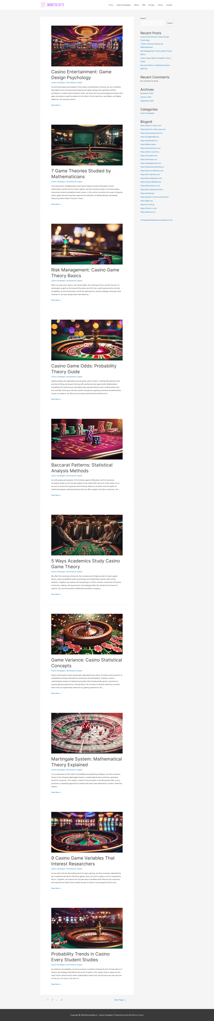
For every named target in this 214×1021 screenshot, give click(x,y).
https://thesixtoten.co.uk (150, 186)
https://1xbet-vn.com (148, 208)
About (136, 5)
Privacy (151, 5)
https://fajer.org (146, 201)
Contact (169, 5)
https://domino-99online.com (151, 171)
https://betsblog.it (147, 193)
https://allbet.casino (148, 144)
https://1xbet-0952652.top (150, 182)
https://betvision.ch (148, 212)
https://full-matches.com (150, 174)
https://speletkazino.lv (149, 140)
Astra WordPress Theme (134, 1015)
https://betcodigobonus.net (151, 178)
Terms (160, 5)
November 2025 (146, 93)
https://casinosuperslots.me (151, 133)
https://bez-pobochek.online (151, 189)
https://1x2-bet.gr (147, 204)
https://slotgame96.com (149, 137)
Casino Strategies (124, 5)
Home (111, 5)
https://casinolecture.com (150, 148)
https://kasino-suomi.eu (149, 152)
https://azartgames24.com (150, 163)
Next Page (120, 1000)
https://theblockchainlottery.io (152, 167)
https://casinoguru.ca (148, 159)
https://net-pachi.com (148, 156)
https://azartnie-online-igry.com (153, 129)
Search (143, 18)
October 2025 (145, 97)
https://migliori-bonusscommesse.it (154, 197)
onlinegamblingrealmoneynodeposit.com (156, 220)
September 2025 (147, 101)
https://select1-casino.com (150, 125)
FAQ (143, 5)
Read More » (56, 105)
